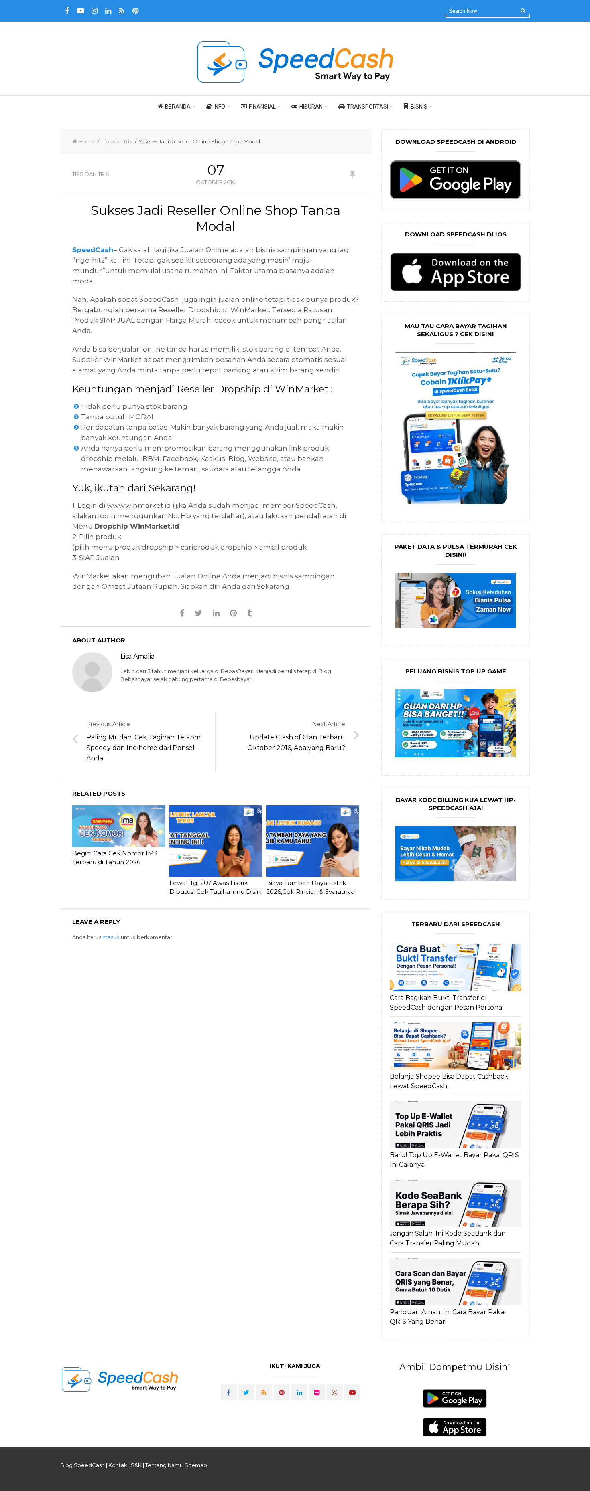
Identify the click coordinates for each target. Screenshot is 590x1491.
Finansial (262, 106)
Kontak (117, 1465)
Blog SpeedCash (82, 1465)
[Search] (523, 10)
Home (87, 141)
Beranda (178, 106)
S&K (136, 1465)
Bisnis (419, 106)
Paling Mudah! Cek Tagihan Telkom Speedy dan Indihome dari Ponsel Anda (143, 747)
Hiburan (311, 106)
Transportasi (367, 106)
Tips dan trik (117, 141)
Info (219, 106)
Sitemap (196, 1465)
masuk (111, 937)
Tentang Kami (163, 1465)
